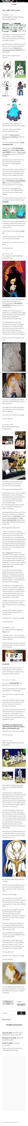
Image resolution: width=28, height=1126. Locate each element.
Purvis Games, (13, 518)
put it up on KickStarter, (16, 50)
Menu (14, 4)
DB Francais (17, 516)
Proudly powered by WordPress (10, 1122)
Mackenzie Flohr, (12, 520)
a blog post (9, 552)
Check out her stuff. (8, 566)
